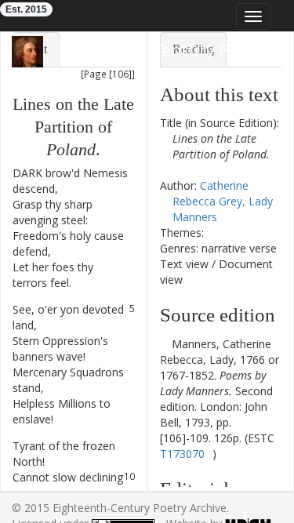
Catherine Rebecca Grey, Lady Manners (222, 201)
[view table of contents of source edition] (164, 343)
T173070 (182, 453)
